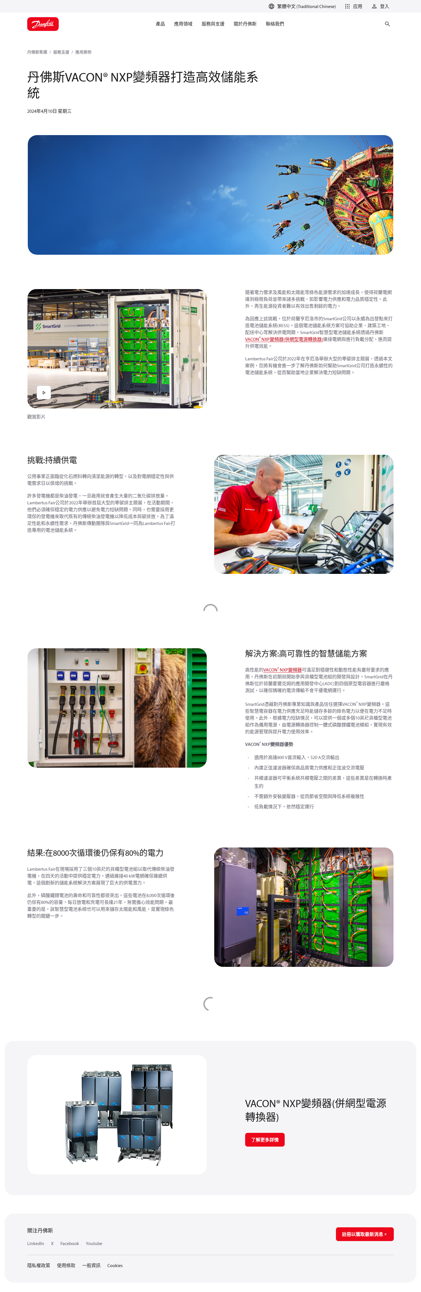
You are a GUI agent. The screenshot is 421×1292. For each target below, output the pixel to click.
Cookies (115, 1265)
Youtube (94, 1243)
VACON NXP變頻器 (282, 670)
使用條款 (66, 1265)
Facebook (69, 1243)
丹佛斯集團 (37, 52)
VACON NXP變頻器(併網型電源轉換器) (284, 339)
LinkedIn (35, 1243)
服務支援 (61, 52)
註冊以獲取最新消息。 (365, 1234)
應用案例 (83, 52)
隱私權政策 (38, 1265)
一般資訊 (91, 1265)
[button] (352, 6)
